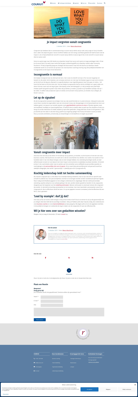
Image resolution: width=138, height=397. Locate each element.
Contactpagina (38, 366)
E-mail (36, 300)
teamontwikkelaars (59, 204)
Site (35, 305)
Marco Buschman (76, 46)
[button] (135, 384)
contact (63, 214)
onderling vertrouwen (62, 185)
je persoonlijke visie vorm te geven (54, 166)
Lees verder (64, 239)
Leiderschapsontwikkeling (57, 371)
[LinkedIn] (92, 258)
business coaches (42, 204)
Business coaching (56, 358)
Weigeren (108, 389)
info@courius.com (39, 362)
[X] (69, 258)
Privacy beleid (5, 394)
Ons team (37, 371)
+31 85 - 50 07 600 (39, 358)
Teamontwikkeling (56, 362)
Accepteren (89, 389)
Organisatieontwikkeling (57, 366)
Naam (35, 296)
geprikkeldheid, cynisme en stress (77, 105)
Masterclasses (73, 362)
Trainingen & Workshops (75, 358)
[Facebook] (45, 258)
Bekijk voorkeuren (127, 389)
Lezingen (72, 366)
